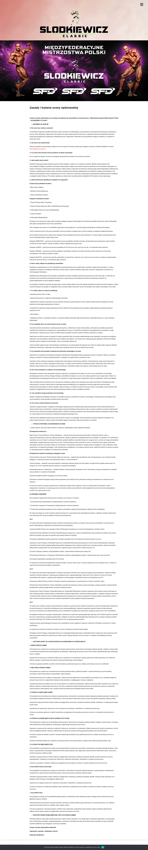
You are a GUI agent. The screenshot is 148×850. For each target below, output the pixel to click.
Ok (103, 847)
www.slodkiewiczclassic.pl (38, 149)
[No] (146, 847)
